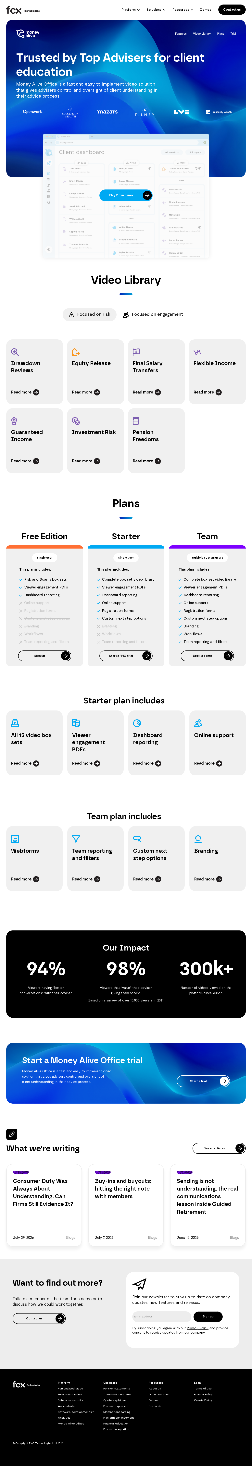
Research (155, 1406)
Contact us (232, 9)
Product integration (116, 1429)
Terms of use (203, 1388)
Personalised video (70, 1388)
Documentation (159, 1394)
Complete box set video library (128, 579)
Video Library (202, 33)
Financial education (116, 1423)
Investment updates (117, 1394)
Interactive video (70, 1394)
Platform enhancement (118, 1417)
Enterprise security (70, 1400)
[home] (23, 10)
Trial (233, 33)
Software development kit (76, 1412)
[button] (130, 10)
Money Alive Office (71, 1423)
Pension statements (116, 1388)
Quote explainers (115, 1400)
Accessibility (66, 1406)
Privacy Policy (197, 1328)
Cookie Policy (203, 1400)
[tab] (90, 314)
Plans (220, 33)
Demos (153, 1400)
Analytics (64, 1417)
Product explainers (115, 1406)
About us (155, 1388)
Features (181, 33)
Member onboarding (117, 1412)
